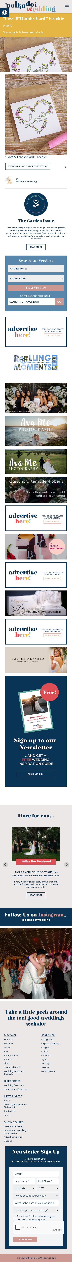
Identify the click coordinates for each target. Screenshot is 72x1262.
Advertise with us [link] (13, 1137)
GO (59, 301)
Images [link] (45, 1047)
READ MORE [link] (36, 247)
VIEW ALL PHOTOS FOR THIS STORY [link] (27, 166)
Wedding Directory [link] (14, 1085)
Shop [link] (6, 1063)
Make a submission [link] (13, 1126)
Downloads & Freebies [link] (18, 32)
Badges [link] (8, 1141)
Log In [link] (7, 1115)
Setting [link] (45, 1063)
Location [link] (45, 1055)
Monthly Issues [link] (48, 1071)
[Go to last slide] (5, 864)
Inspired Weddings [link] (50, 1043)
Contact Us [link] (9, 1111)
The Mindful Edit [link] (12, 1067)
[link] (4, 12)
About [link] (7, 1100)
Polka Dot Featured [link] (36, 861)
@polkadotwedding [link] (36, 919)
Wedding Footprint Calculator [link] (13, 1072)
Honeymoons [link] (11, 1055)
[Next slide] (66, 864)
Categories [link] (47, 1039)
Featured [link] (8, 1039)
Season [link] (45, 1067)
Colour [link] (44, 1051)
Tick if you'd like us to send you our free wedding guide (36, 1218)
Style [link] (43, 1059)
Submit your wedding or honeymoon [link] (16, 1131)
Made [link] (39, 32)
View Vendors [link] (36, 288)
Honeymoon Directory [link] (15, 1089)
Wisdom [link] (8, 1043)
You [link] (6, 1051)
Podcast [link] (8, 1059)
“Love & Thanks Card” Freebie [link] (25, 157)
